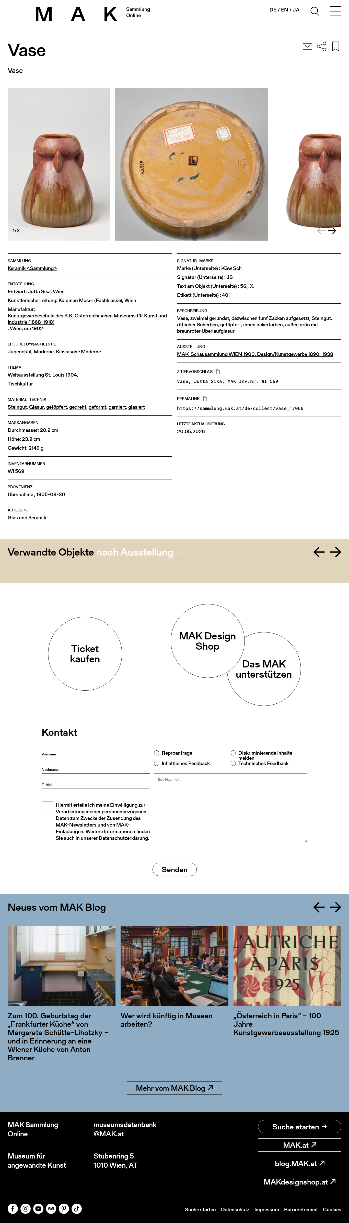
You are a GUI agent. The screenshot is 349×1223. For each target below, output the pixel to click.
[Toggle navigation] (335, 12)
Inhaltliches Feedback (186, 763)
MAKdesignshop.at (296, 1181)
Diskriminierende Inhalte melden (265, 755)
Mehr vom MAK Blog (170, 1088)
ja (296, 9)
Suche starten (295, 1126)
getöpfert (56, 407)
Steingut (17, 407)
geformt (97, 407)
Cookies (332, 1209)
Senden (175, 869)
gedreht (77, 407)
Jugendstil (19, 352)
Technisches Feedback (263, 763)
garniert (117, 407)
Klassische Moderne (78, 352)
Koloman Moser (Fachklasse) (90, 300)
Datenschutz (235, 1209)
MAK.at (296, 1145)
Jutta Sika (39, 291)
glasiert (136, 407)
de (273, 9)
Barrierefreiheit (301, 1209)
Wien (59, 291)
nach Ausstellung (135, 552)
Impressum (266, 1209)
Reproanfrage (177, 752)
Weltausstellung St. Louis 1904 (42, 375)
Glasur (36, 407)
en (284, 9)
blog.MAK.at (296, 1163)
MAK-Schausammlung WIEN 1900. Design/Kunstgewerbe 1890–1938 (255, 354)
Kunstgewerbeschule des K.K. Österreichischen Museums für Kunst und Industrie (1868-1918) (87, 319)
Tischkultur (20, 384)
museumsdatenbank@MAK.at (125, 1129)
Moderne (44, 352)
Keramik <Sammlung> (32, 268)
